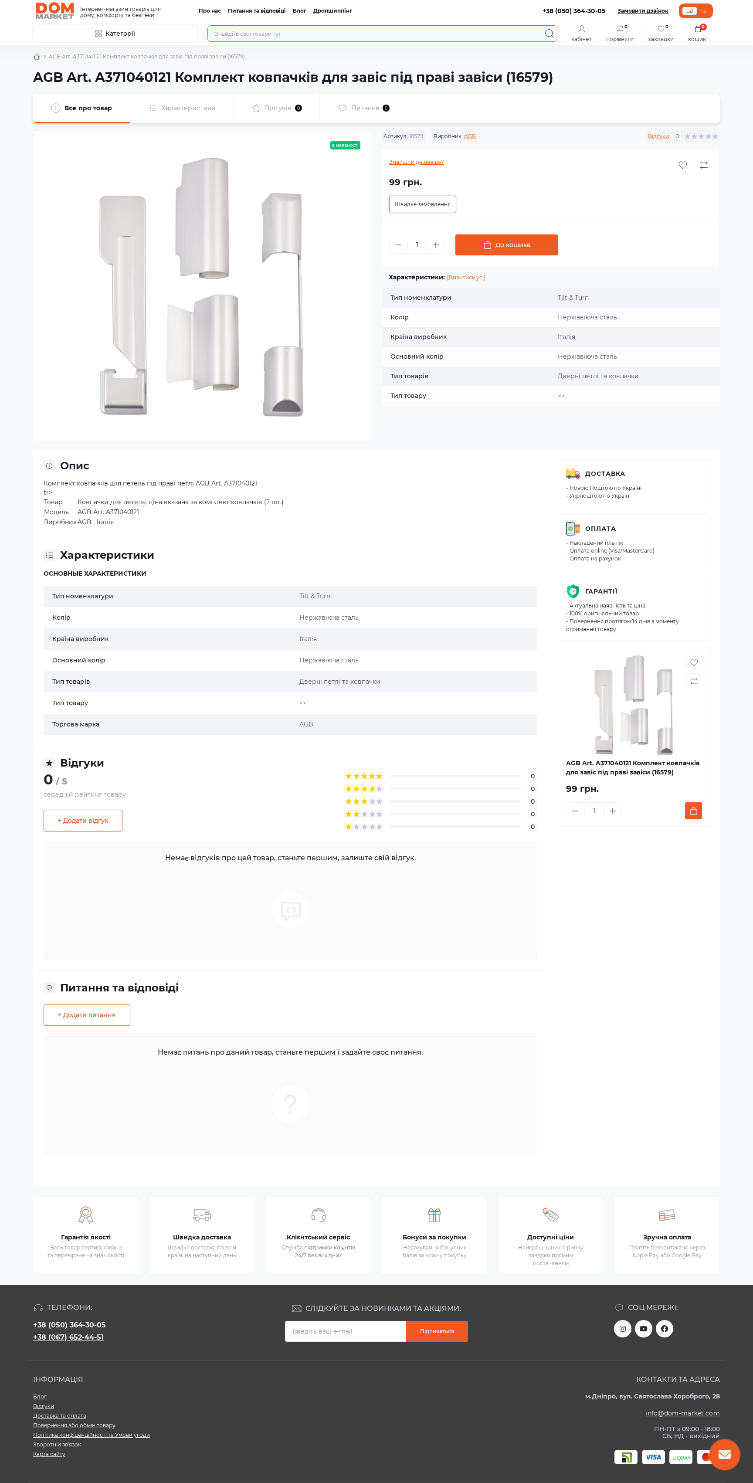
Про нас (210, 10)
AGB (470, 136)
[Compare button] (703, 165)
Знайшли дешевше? (416, 162)
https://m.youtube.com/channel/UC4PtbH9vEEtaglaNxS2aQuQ (643, 1328)
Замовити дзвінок (642, 10)
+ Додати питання (87, 1015)
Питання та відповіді (257, 10)
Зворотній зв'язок (57, 1444)
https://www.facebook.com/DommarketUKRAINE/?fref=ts (664, 1328)
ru (703, 10)
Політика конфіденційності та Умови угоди (91, 1435)
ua (689, 10)
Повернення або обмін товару (74, 1425)
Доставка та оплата (59, 1415)
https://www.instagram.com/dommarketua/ (622, 1328)
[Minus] (398, 245)
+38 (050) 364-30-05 (69, 1325)
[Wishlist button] (683, 165)
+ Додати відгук (83, 821)
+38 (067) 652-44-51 (68, 1337)
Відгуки (43, 1406)
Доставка (605, 474)
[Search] (549, 33)
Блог (299, 10)
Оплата (600, 529)
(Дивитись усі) (466, 277)
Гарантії (601, 591)
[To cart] (693, 810)
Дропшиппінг (332, 10)
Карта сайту (49, 1454)
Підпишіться (437, 1331)
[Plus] (435, 245)
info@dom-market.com (682, 1413)
